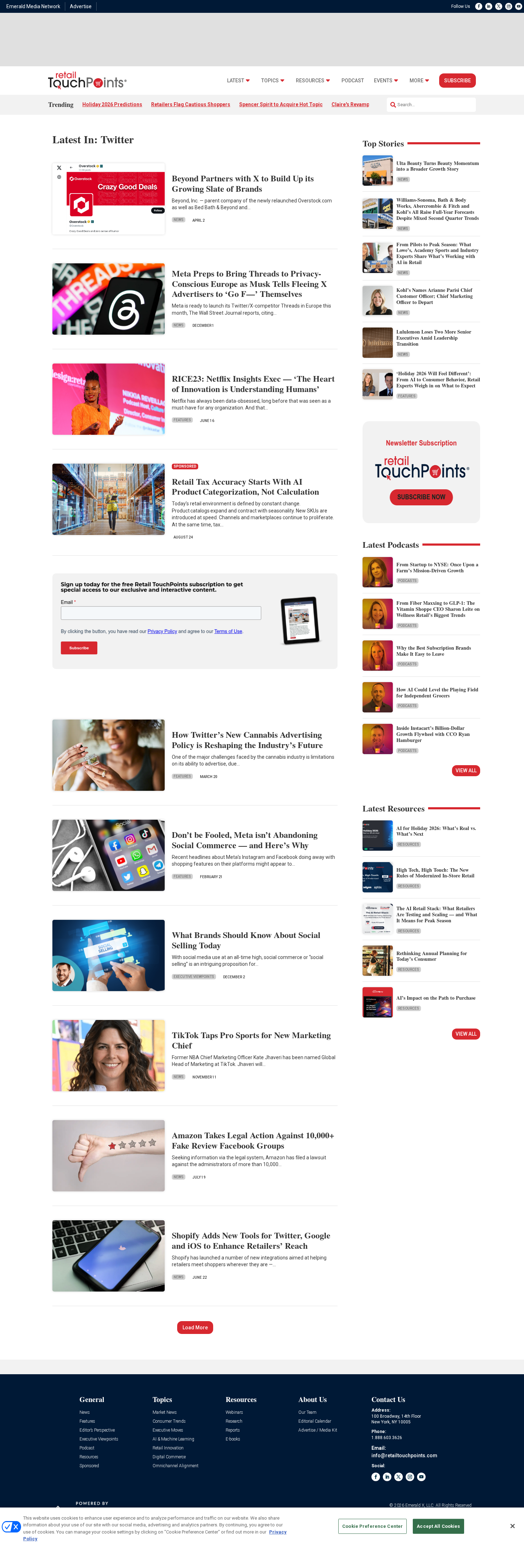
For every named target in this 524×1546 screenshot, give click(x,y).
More (416, 80)
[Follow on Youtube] (518, 6)
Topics (270, 80)
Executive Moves (168, 1430)
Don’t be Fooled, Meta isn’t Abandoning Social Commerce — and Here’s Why (245, 839)
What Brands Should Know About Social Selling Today (246, 939)
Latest (235, 80)
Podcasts (407, 581)
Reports (233, 1430)
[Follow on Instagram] (508, 6)
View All (466, 770)
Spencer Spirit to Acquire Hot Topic (281, 104)
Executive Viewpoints (194, 977)
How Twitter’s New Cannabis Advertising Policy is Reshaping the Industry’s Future (247, 739)
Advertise (81, 6)
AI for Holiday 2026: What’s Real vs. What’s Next (436, 831)
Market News (165, 1412)
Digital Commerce (169, 1457)
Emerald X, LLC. (420, 1505)
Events (383, 80)
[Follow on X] (498, 6)
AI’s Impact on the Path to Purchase (436, 997)
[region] (262, 1527)
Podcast (352, 80)
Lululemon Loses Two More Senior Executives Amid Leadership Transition (433, 337)
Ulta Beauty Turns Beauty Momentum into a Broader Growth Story (437, 166)
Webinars (234, 1412)
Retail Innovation (168, 1448)
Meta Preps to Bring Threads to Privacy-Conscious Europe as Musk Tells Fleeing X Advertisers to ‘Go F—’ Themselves (249, 283)
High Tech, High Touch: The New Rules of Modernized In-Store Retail (435, 873)
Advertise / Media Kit (317, 1430)
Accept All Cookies (438, 1526)
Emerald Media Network (33, 6)
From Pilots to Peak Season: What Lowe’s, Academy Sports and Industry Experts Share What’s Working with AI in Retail (437, 253)
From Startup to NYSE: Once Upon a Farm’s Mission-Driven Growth (437, 567)
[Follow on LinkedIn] (488, 6)
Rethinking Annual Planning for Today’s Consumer (431, 956)
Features (182, 420)
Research (234, 1421)
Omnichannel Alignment (176, 1466)
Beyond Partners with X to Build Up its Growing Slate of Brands (243, 183)
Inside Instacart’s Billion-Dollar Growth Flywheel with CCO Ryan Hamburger (433, 734)
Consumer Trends (169, 1421)
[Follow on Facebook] (478, 6)
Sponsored (89, 1466)
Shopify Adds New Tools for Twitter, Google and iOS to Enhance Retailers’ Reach (251, 1240)
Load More (195, 1327)
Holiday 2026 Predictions (112, 104)
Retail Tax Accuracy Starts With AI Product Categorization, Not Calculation (245, 486)
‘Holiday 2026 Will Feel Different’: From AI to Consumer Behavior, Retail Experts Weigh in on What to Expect (438, 379)
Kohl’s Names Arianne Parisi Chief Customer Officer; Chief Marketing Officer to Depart (434, 296)
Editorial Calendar (314, 1421)
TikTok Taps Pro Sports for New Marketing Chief (251, 1040)
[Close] (512, 1526)
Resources (310, 80)
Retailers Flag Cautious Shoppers (190, 104)
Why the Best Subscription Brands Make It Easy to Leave (433, 651)
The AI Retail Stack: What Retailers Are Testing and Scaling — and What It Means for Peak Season (436, 914)
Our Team (307, 1412)
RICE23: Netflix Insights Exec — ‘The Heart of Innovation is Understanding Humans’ (253, 383)
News (179, 220)
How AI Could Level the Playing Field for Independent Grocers (437, 692)
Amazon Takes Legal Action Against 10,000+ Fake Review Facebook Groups (253, 1140)
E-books (233, 1439)
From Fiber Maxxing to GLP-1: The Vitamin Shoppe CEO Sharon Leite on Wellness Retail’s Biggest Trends (438, 609)
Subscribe (457, 80)
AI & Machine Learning (173, 1439)
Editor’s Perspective (97, 1430)
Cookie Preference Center (372, 1526)
